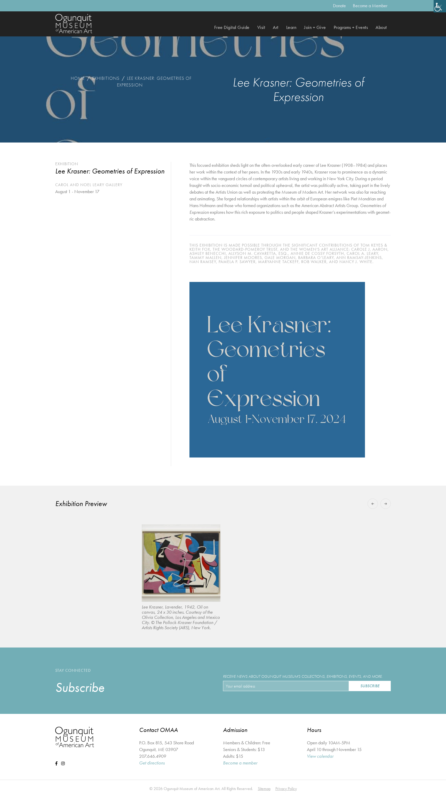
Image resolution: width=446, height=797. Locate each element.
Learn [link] (291, 27)
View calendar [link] (320, 756)
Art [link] (275, 27)
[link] (440, 6)
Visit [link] (261, 27)
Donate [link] (339, 6)
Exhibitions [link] (106, 78)
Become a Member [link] (370, 6)
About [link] (381, 27)
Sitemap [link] (264, 788)
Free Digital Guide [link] (232, 27)
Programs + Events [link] (351, 27)
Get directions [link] (152, 763)
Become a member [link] (240, 763)
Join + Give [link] (315, 27)
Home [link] (78, 78)
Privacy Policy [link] (286, 788)
